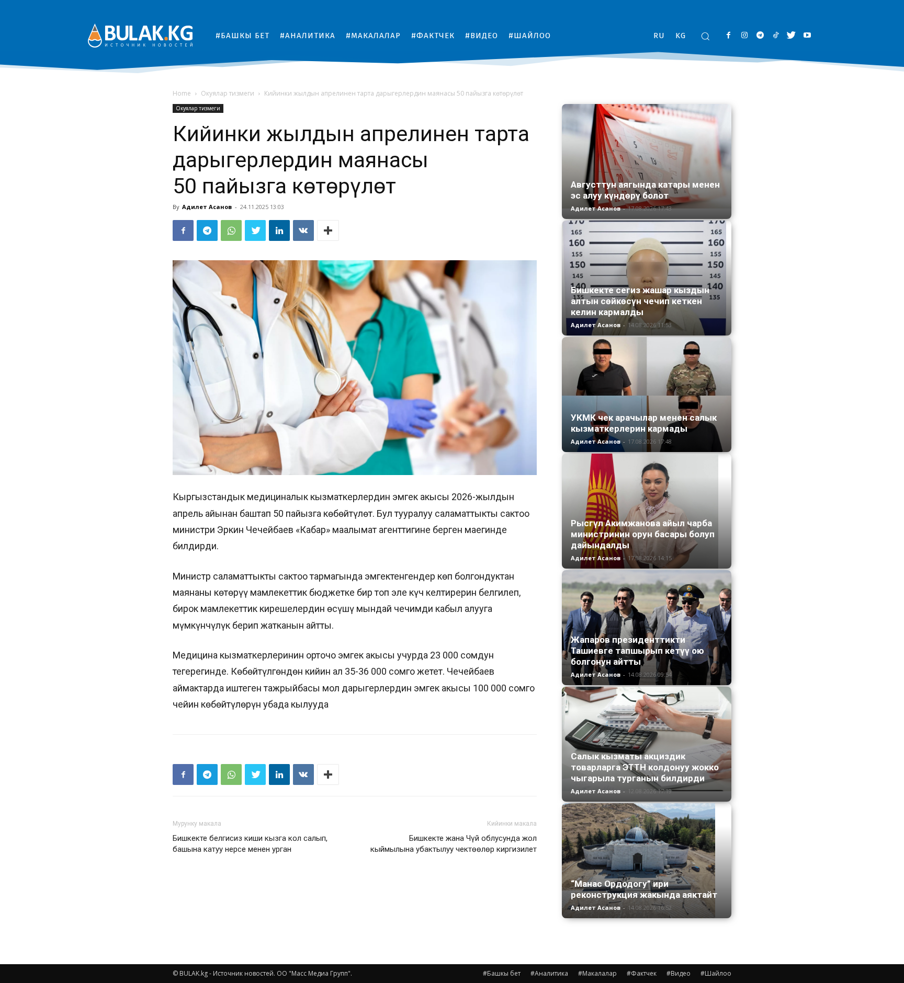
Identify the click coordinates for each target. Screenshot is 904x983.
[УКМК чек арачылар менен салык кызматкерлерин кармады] (646, 394)
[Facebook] (728, 36)
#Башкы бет (502, 973)
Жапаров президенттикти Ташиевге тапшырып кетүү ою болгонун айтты (637, 650)
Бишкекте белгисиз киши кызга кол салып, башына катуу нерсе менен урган (250, 844)
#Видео (678, 973)
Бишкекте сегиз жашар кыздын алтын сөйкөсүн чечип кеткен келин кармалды (640, 301)
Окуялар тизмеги (227, 93)
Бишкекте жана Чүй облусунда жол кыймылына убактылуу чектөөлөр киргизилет (453, 844)
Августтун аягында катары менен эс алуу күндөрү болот (645, 190)
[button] (705, 36)
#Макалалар (597, 973)
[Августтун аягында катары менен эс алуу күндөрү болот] (646, 156)
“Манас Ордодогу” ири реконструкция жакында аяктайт (644, 889)
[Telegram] (760, 36)
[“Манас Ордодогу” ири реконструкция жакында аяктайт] (646, 860)
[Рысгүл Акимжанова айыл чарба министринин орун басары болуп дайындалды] (646, 511)
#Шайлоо (715, 973)
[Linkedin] (279, 230)
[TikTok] (775, 36)
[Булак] (140, 35)
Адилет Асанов (207, 207)
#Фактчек (642, 973)
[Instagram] (744, 36)
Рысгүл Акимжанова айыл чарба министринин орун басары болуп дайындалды (643, 534)
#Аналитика (549, 973)
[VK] (303, 230)
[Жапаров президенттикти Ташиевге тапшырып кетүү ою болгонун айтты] (646, 627)
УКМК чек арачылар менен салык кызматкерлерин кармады (644, 423)
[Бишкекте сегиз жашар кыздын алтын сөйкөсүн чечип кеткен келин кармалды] (646, 278)
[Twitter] (791, 36)
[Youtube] (807, 36)
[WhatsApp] (231, 230)
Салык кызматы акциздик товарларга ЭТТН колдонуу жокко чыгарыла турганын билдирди (645, 767)
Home (182, 93)
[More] (328, 230)
